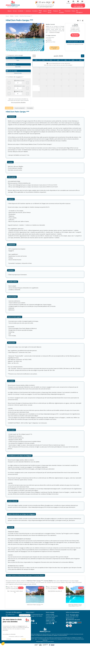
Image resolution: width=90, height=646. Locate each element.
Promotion (68, 11)
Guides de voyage (50, 614)
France (74, 11)
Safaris (45, 11)
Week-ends (40, 11)
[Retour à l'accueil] (13, 4)
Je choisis (9, 638)
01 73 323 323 (72, 615)
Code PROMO (50, 623)
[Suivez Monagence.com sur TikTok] (31, 620)
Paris (18, 60)
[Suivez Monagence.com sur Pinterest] (33, 620)
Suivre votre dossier (50, 617)
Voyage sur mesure (50, 620)
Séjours (10, 11)
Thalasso (55, 11)
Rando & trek (50, 11)
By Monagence (79, 11)
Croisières (35, 11)
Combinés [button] (20, 11)
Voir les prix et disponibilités (75, 35)
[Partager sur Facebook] (78, 21)
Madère (11, 16)
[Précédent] (34, 56)
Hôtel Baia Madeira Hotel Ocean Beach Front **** (75, 605)
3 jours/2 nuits (18, 73)
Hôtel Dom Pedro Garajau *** (35, 604)
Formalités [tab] (30, 108)
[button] (82, 2)
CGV (7, 616)
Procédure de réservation (52, 616)
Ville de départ (10, 58)
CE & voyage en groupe (51, 622)
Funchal (16, 16)
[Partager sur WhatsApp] (80, 20)
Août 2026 (18, 67)
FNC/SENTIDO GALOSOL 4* (55, 591)
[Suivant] (82, 55)
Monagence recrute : (31, 623)
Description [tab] (9, 108)
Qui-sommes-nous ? (10, 614)
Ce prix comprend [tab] (19, 108)
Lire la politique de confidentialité (9, 634)
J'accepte (23, 638)
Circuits (15, 11)
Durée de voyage (11, 71)
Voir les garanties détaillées (18, 102)
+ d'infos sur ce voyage (54, 32)
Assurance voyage (50, 619)
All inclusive (61, 11)
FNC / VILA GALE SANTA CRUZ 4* (15, 591)
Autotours (28, 11)
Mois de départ (11, 64)
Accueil (7, 16)
